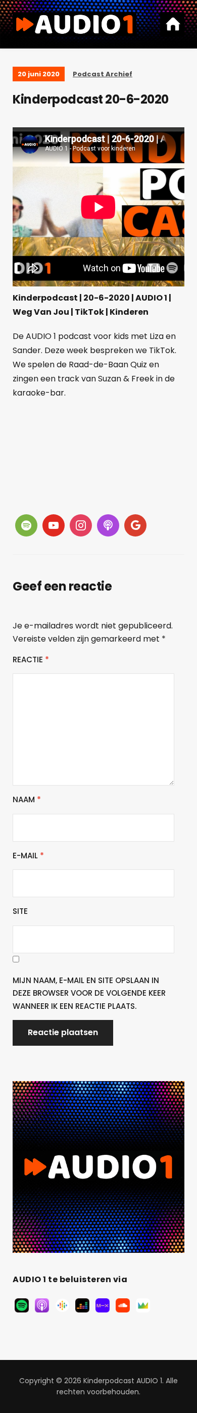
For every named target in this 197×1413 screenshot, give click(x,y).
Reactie (31, 659)
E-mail (28, 855)
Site (20, 911)
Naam (27, 799)
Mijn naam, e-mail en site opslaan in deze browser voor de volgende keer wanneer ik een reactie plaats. (89, 993)
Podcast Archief (102, 74)
